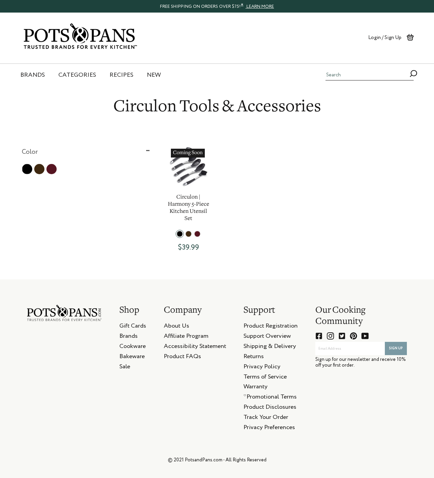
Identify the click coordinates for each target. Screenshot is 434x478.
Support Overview (267, 337)
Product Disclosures (269, 408)
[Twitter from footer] (342, 335)
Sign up (396, 348)
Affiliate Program (186, 337)
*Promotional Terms (270, 397)
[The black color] (179, 234)
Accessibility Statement (195, 347)
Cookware (132, 347)
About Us (176, 327)
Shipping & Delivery (269, 347)
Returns (253, 357)
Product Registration (270, 327)
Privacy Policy (261, 367)
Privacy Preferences (269, 428)
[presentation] (217, 6)
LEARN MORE (259, 6)
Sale (124, 367)
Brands (128, 337)
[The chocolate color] (188, 234)
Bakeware (132, 357)
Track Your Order (265, 418)
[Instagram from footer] (330, 335)
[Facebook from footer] (318, 335)
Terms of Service (265, 377)
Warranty (255, 387)
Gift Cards (132, 327)
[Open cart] (410, 37)
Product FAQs (182, 357)
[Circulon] (188, 166)
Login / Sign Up (384, 37)
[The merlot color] (197, 234)
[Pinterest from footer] (353, 335)
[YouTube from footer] (365, 335)
